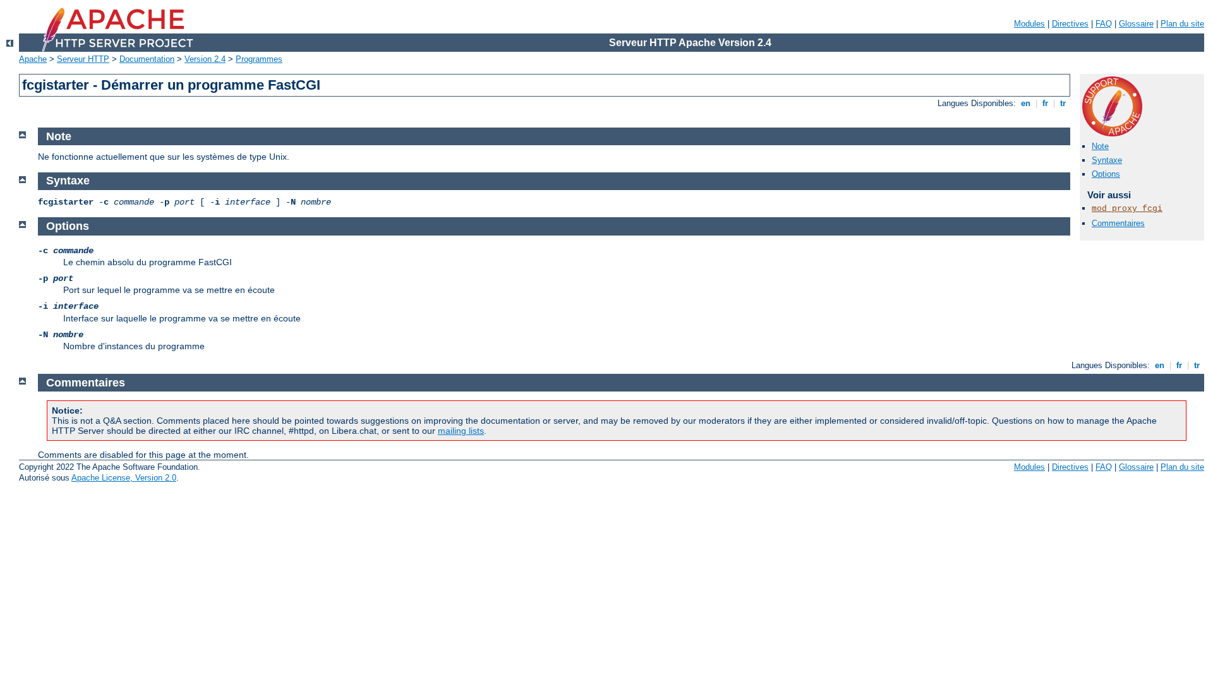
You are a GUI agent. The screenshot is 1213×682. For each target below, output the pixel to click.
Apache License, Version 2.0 (123, 477)
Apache (33, 59)
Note (1100, 146)
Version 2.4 (205, 59)
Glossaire (1136, 23)
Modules (1029, 23)
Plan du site (1182, 23)
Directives (1070, 23)
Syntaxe (1107, 160)
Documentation (146, 59)
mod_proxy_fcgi (1127, 208)
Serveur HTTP (83, 59)
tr (1063, 103)
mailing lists (461, 431)
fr (1045, 103)
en (1025, 103)
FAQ (1103, 23)
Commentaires (1118, 223)
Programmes (259, 59)
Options (1106, 174)
